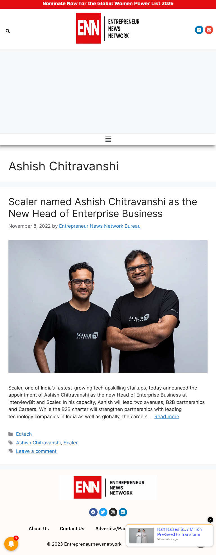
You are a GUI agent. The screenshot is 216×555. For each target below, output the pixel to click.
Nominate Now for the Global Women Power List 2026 (108, 3)
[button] (108, 139)
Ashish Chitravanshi (38, 443)
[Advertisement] (108, 92)
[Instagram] (113, 512)
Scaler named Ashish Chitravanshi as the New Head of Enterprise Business (102, 207)
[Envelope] (209, 30)
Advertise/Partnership (119, 528)
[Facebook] (93, 512)
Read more (166, 416)
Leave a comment (36, 451)
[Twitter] (103, 512)
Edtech (24, 434)
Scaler (71, 443)
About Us (39, 528)
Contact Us (72, 528)
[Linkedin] (199, 30)
